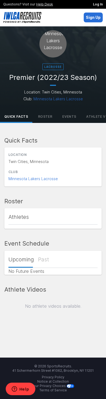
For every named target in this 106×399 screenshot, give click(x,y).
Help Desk (44, 4)
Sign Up (93, 17)
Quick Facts (16, 116)
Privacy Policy (53, 377)
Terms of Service (53, 390)
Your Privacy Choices (49, 386)
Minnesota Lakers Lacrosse (58, 98)
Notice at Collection (53, 381)
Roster (45, 116)
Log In (98, 4)
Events (69, 116)
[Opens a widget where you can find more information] (20, 389)
